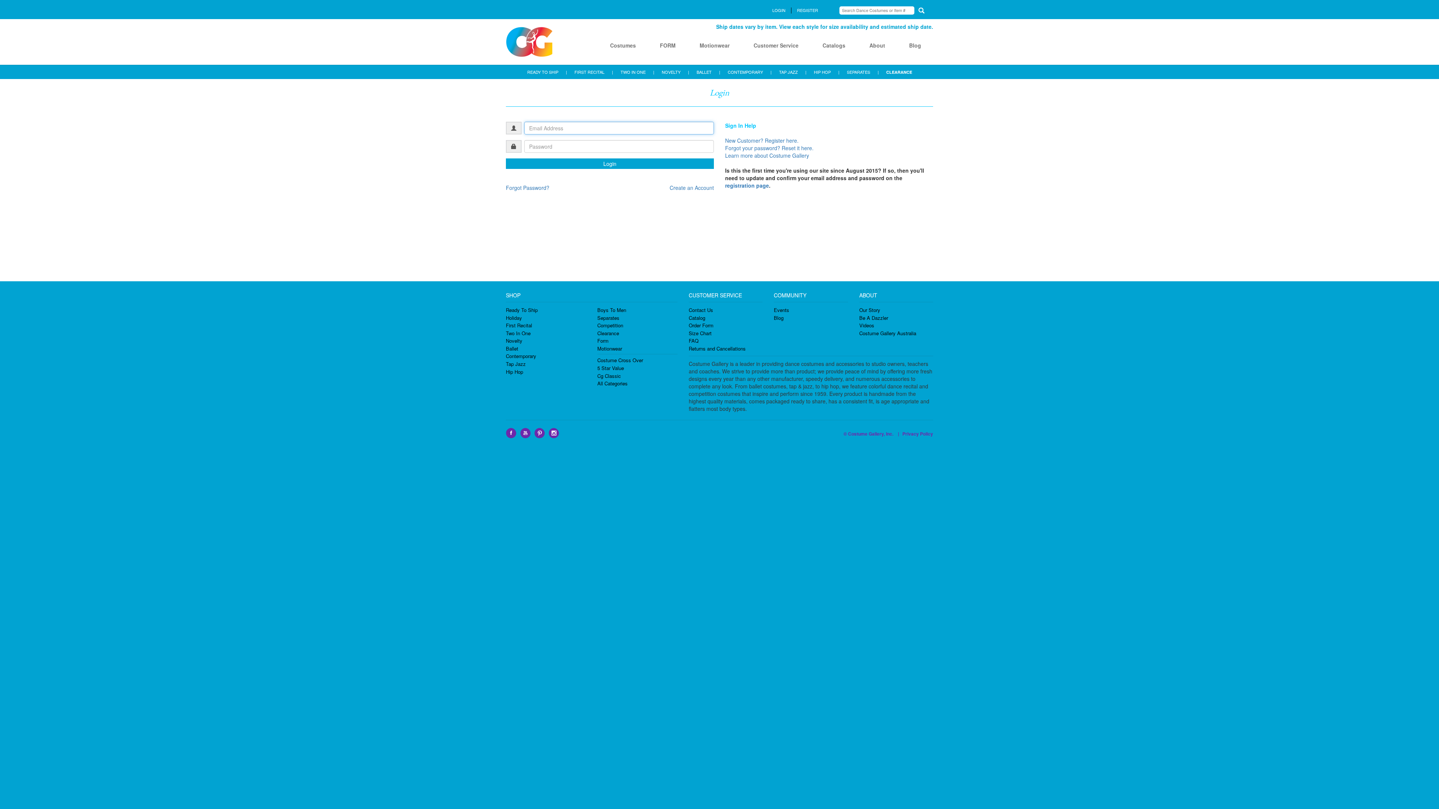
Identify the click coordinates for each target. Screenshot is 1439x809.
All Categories (612, 383)
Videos (866, 325)
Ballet (512, 348)
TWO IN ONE (633, 72)
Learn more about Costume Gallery (767, 155)
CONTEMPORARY (745, 72)
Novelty (514, 340)
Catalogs (834, 45)
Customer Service (776, 45)
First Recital (519, 325)
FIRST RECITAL (589, 72)
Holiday (514, 317)
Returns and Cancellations (717, 348)
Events (781, 309)
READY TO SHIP (542, 72)
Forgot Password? (527, 187)
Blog (915, 45)
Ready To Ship (522, 309)
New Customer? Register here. (762, 140)
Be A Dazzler (873, 317)
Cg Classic (609, 375)
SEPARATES (858, 72)
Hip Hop (514, 371)
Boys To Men (611, 309)
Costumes (623, 45)
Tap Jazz (516, 363)
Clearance (608, 333)
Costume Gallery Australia (887, 333)
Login (609, 163)
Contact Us (701, 309)
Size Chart (700, 333)
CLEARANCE (899, 72)
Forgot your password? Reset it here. (769, 148)
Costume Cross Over (620, 360)
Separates (608, 317)
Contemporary (521, 356)
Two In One (518, 333)
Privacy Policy (917, 433)
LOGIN (778, 10)
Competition (610, 325)
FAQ (694, 340)
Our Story (869, 309)
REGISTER (807, 10)
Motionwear (715, 45)
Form (603, 340)
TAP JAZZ (788, 72)
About (877, 45)
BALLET (704, 72)
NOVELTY (671, 72)
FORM (668, 45)
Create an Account (692, 187)
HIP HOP (822, 72)
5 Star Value (610, 368)
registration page (747, 185)
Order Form (701, 325)
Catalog (697, 317)
